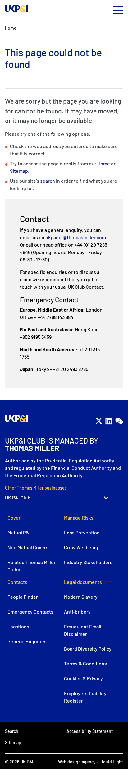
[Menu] (118, 10)
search (47, 181)
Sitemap (19, 171)
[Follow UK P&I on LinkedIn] (108, 421)
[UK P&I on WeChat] (119, 421)
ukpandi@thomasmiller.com (75, 237)
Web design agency (77, 761)
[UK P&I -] (16, 8)
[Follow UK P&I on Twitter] (99, 421)
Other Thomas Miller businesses (36, 488)
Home (103, 163)
